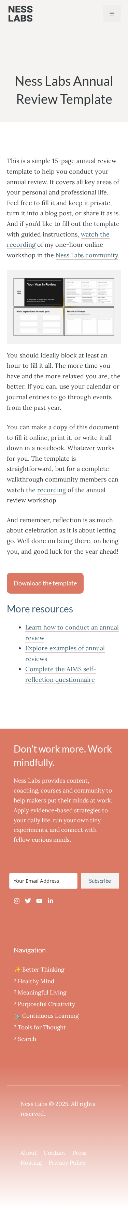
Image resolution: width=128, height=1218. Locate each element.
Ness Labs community (87, 255)
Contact (55, 1152)
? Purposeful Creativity (44, 1004)
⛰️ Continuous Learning (46, 1015)
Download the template (45, 583)
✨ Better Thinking (39, 969)
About (28, 1152)
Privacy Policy (67, 1162)
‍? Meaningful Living (40, 992)
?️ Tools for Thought (40, 1027)
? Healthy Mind (34, 981)
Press (79, 1152)
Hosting (31, 1162)
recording (51, 490)
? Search (25, 1039)
